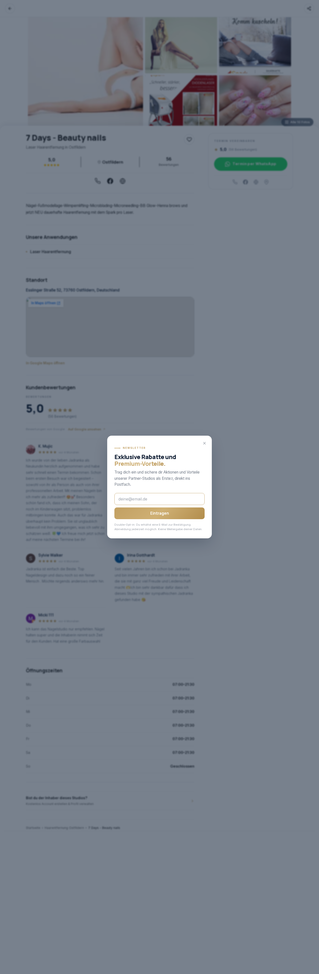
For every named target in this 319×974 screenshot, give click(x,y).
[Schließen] (204, 443)
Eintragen (159, 513)
